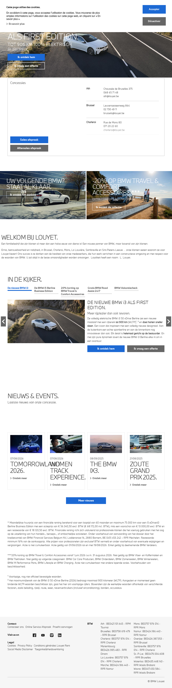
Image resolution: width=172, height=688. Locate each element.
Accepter (154, 9)
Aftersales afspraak (29, 148)
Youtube (44, 635)
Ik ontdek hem (26, 57)
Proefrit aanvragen (63, 626)
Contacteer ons (16, 626)
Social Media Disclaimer (20, 649)
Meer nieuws (86, 500)
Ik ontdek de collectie (109, 207)
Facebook (36, 635)
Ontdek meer (20, 478)
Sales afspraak (29, 139)
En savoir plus (17, 23)
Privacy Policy (25, 645)
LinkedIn (61, 635)
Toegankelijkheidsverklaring (49, 649)
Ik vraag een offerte (26, 65)
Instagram (53, 635)
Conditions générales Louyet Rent (52, 645)
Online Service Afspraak (38, 626)
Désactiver (154, 21)
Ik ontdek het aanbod (23, 194)
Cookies (12, 645)
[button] (3, 321)
